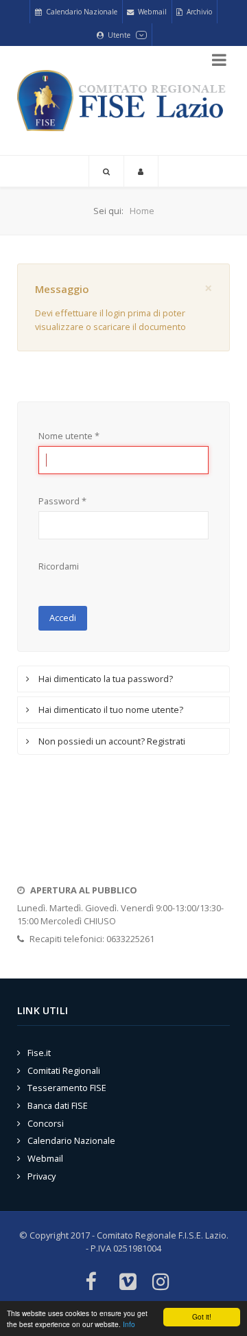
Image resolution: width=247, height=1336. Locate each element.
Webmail (45, 1158)
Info (129, 1324)
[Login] (141, 171)
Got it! (201, 1316)
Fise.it (39, 1052)
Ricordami (58, 566)
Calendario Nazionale (71, 1140)
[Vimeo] (128, 1282)
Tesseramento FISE (66, 1087)
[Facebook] (90, 1282)
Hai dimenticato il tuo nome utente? (109, 709)
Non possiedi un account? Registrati (110, 741)
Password (62, 501)
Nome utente (68, 436)
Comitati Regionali (63, 1070)
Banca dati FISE (57, 1105)
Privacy (41, 1176)
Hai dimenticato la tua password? (104, 678)
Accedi (62, 617)
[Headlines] (123, 100)
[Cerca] (106, 171)
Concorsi (45, 1123)
